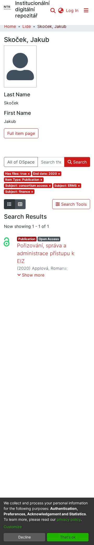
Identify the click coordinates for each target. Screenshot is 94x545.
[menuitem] (60, 10)
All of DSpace (20, 162)
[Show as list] (9, 204)
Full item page (21, 133)
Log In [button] (72, 10)
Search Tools (73, 204)
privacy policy (69, 519)
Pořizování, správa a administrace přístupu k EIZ (45, 253)
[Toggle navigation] (86, 10)
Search (79, 162)
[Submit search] (53, 10)
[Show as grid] (20, 204)
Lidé (26, 26)
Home (10, 26)
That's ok (68, 537)
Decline (24, 537)
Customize (13, 526)
